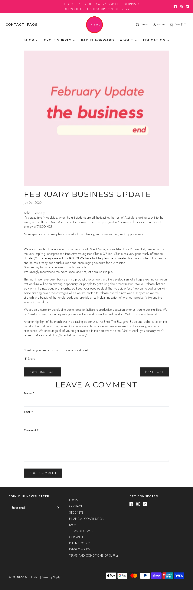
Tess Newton (135, 288)
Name (29, 393)
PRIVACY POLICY (79, 549)
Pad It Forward (97, 40)
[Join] (58, 508)
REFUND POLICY (79, 543)
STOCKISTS (76, 512)
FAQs (32, 24)
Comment (31, 430)
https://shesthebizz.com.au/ (69, 335)
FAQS (72, 525)
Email (28, 412)
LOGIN (73, 500)
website (81, 267)
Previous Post (42, 372)
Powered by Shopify (50, 577)
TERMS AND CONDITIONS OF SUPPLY (93, 555)
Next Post (154, 372)
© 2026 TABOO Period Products (24, 577)
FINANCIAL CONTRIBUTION (86, 519)
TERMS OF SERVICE (81, 531)
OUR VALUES (77, 537)
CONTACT (15, 24)
